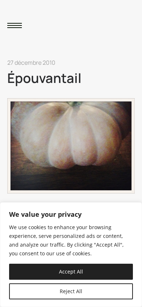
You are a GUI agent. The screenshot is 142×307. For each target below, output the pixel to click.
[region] (71, 254)
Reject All (71, 291)
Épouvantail (44, 78)
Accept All (71, 271)
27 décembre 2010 (31, 63)
